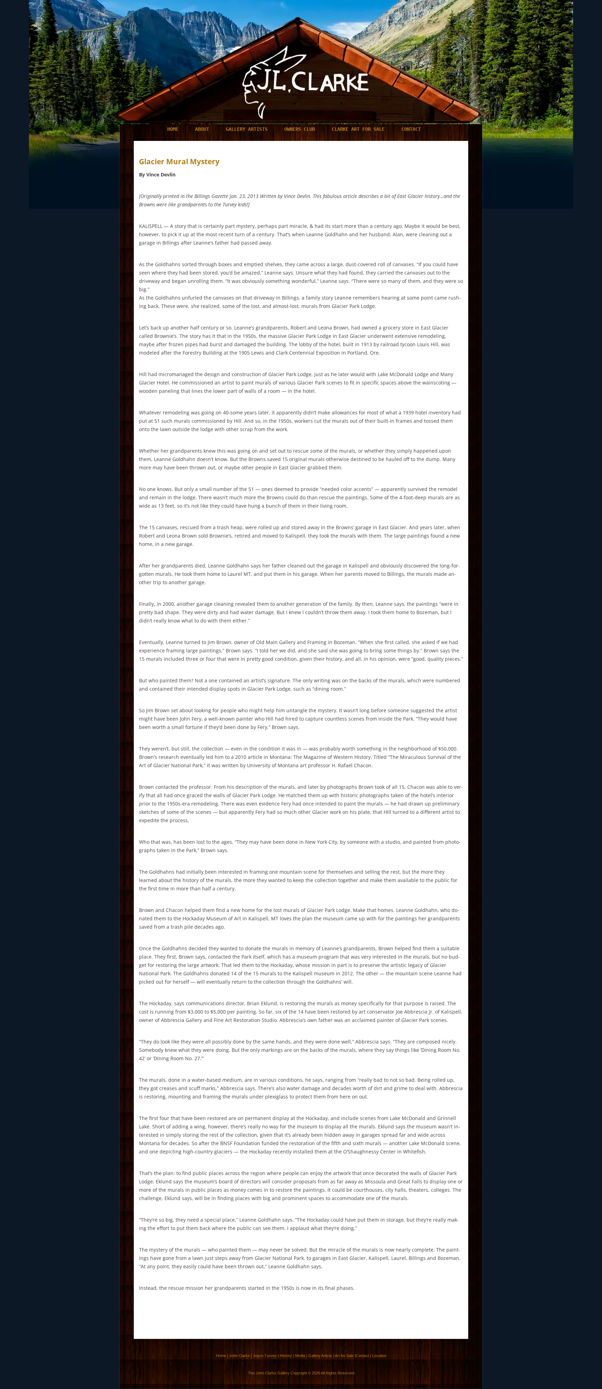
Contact (411, 129)
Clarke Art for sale (358, 129)
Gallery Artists (247, 129)
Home (172, 129)
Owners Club (299, 129)
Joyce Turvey (265, 1356)
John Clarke (239, 1356)
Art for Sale (344, 1356)
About (202, 129)
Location (379, 1356)
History (286, 1356)
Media (300, 1356)
